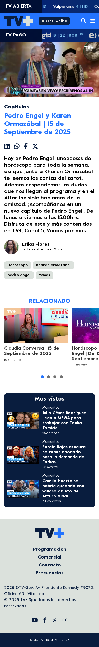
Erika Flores (35, 244)
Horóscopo (17, 265)
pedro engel (19, 275)
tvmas (44, 275)
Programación (49, 549)
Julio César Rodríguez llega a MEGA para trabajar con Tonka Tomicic (64, 420)
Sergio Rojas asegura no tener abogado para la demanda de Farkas (64, 455)
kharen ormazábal (53, 265)
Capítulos (16, 107)
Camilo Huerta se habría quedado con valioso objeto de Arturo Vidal (63, 488)
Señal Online (56, 21)
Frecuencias (49, 573)
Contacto (50, 565)
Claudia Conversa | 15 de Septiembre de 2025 (31, 351)
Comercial (50, 557)
